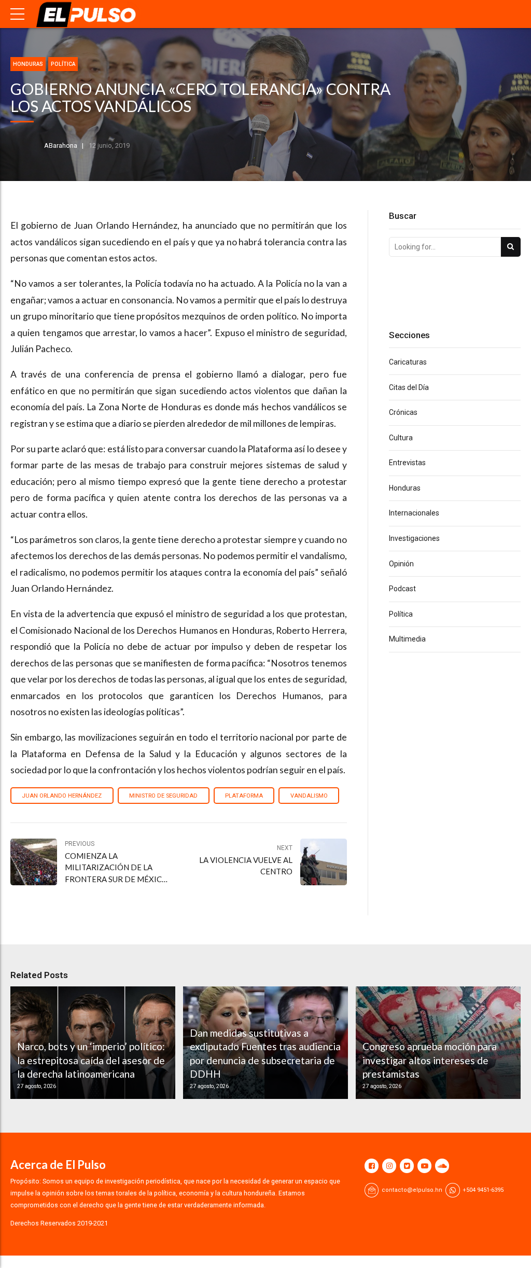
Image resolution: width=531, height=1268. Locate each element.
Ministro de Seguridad (163, 795)
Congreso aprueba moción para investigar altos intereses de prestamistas (429, 1060)
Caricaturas (408, 362)
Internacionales (414, 513)
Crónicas (403, 412)
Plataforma (244, 795)
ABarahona (60, 145)
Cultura (401, 438)
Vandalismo (309, 795)
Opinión (401, 564)
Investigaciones (414, 538)
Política (63, 64)
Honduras (28, 64)
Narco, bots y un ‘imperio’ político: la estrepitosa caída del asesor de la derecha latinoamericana (91, 1060)
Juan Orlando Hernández (62, 795)
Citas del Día (409, 387)
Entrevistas (407, 462)
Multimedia (407, 639)
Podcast (402, 588)
